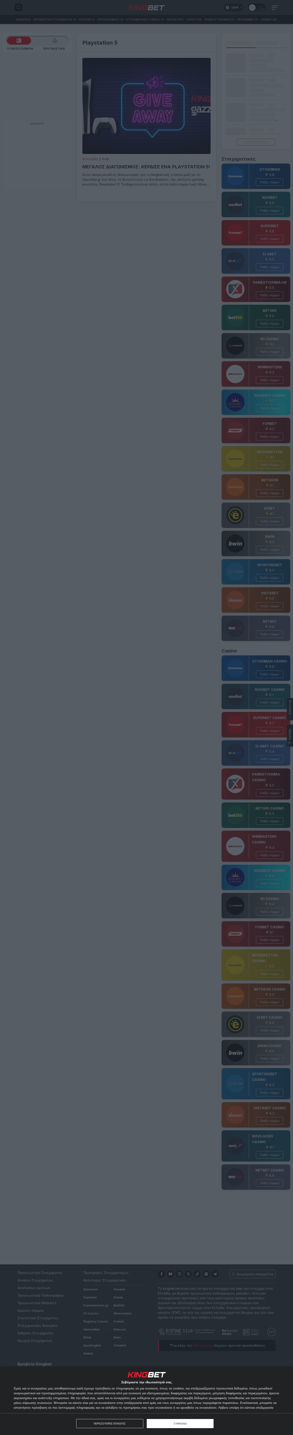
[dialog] (146, 1400)
